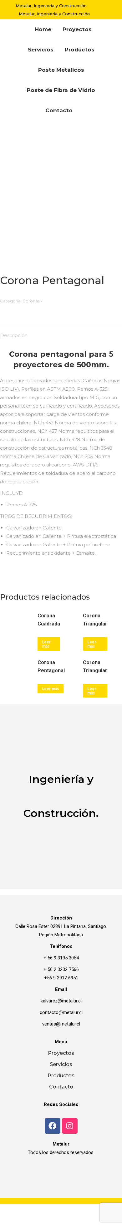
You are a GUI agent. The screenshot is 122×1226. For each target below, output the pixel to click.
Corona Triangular (95, 666)
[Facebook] (52, 1126)
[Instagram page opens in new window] (101, 14)
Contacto (61, 1087)
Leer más (91, 691)
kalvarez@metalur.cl (61, 1001)
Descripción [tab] (14, 335)
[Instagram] (70, 1126)
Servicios (61, 1064)
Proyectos (61, 1053)
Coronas (31, 300)
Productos (61, 1076)
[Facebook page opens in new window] (101, 6)
